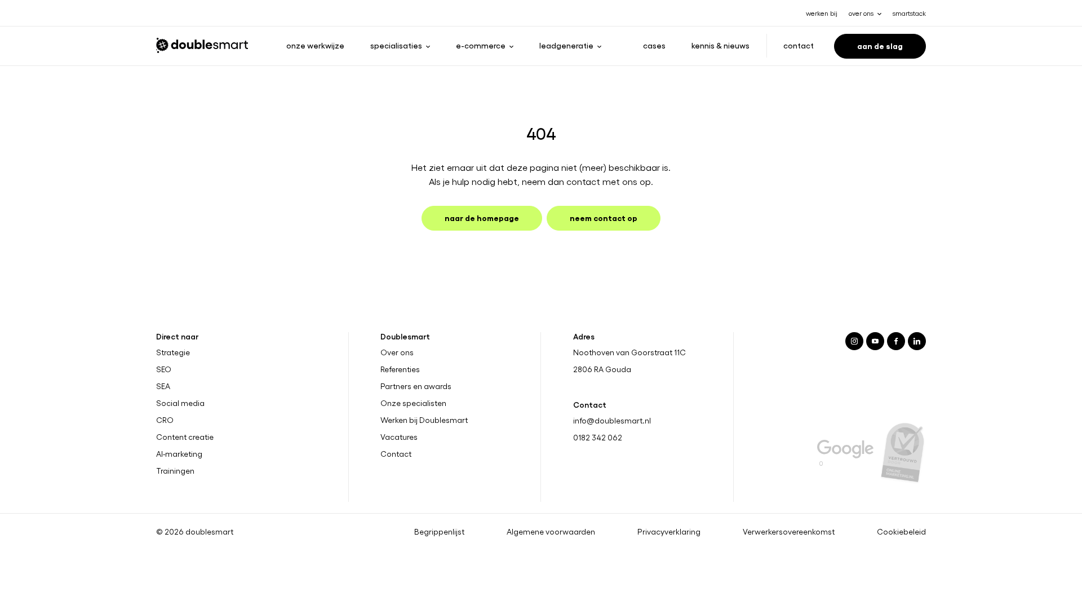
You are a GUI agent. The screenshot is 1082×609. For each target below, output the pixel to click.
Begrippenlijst (439, 532)
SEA (163, 386)
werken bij (821, 13)
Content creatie (185, 437)
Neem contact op (603, 217)
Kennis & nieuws (720, 45)
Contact (798, 45)
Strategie (173, 352)
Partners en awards (415, 386)
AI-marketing (179, 454)
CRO (165, 420)
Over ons (397, 352)
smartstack (909, 13)
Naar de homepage (482, 217)
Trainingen (175, 471)
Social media (180, 403)
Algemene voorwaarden (551, 532)
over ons (861, 13)
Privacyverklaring (668, 532)
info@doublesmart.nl (612, 420)
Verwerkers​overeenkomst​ (789, 532)
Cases (654, 45)
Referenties (400, 369)
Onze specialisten (413, 403)
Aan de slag (880, 45)
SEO (163, 369)
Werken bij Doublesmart (424, 420)
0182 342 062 (597, 437)
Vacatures (399, 437)
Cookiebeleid (901, 532)
